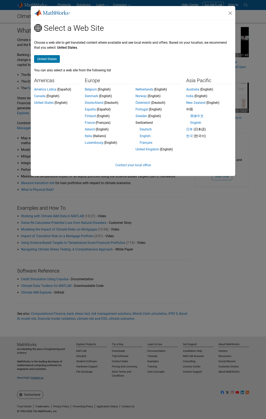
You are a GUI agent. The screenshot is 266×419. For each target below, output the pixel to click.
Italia (88, 136)
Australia (192, 89)
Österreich (142, 103)
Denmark (91, 96)
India (189, 96)
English (145, 136)
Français (146, 143)
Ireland (90, 129)
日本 (189, 129)
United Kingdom (147, 149)
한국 (189, 136)
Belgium (91, 89)
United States (44, 103)
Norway (141, 96)
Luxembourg (94, 143)
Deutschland (94, 103)
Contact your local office (133, 165)
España (90, 109)
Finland (90, 116)
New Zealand (196, 103)
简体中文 (197, 116)
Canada (40, 96)
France (90, 123)
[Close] (230, 13)
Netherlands (144, 89)
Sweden (141, 116)
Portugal (141, 109)
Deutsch (146, 129)
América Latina (45, 89)
